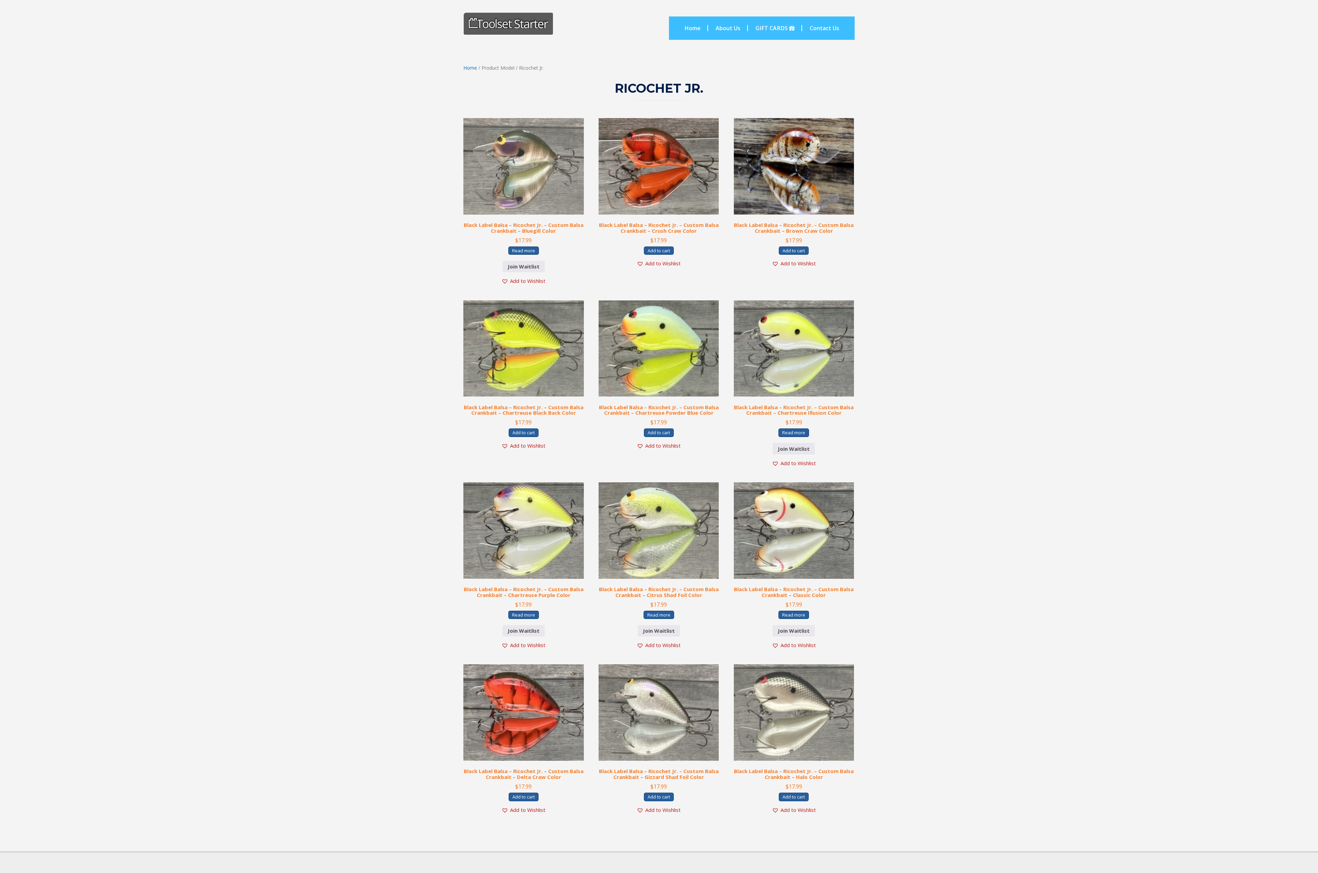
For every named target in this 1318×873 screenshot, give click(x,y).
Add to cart (659, 251)
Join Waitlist (524, 266)
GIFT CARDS (772, 28)
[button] (523, 281)
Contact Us (824, 28)
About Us (728, 28)
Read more (523, 251)
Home (692, 28)
